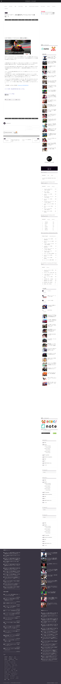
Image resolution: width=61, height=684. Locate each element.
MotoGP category (48, 483)
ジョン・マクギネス (13, 669)
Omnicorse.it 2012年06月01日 (23, 85)
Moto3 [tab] (53, 186)
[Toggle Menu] (1, 1)
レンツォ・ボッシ (12, 678)
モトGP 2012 (18, 99)
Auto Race (43, 6)
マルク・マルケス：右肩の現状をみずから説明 (12, 610)
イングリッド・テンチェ (14, 664)
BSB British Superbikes (48, 494)
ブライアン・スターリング (14, 674)
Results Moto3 (48, 452)
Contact (53, 6)
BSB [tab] (52, 175)
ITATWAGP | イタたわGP (30, 1)
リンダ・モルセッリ (6, 678)
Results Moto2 (48, 487)
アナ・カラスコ (13, 660)
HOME (45, 442)
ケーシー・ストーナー (12, 99)
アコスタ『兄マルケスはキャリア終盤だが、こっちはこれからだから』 (12, 619)
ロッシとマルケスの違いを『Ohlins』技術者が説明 (12, 623)
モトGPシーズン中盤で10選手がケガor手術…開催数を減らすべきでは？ (12, 599)
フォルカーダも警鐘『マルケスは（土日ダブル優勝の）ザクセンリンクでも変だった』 (12, 627)
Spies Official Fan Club (11, 659)
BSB (26, 6)
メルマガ (6, 8)
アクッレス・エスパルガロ (7, 660)
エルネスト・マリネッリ (14, 665)
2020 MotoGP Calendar (34, 6)
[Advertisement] (21, 29)
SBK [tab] (48, 175)
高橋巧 (8, 679)
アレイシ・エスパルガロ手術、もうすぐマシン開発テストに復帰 (12, 641)
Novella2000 (5, 659)
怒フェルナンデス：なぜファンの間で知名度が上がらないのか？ (12, 649)
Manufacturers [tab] (53, 236)
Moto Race (21, 6)
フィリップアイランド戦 (7, 674)
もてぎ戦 (16, 659)
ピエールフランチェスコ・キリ (14, 673)
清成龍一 (5, 679)
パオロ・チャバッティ (6, 673)
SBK (15, 6)
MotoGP (10, 6)
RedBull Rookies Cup (47, 500)
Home (6, 6)
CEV (44, 498)
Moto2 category (47, 448)
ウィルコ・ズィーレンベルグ (7, 665)
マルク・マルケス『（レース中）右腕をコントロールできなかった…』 (12, 632)
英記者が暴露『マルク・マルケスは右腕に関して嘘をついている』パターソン (12, 636)
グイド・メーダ (14, 668)
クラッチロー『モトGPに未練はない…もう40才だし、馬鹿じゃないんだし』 (12, 607)
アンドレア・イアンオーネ (7, 664)
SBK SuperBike (46, 492)
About (48, 6)
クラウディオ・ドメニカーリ (7, 668)
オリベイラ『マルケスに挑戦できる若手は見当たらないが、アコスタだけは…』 (12, 614)
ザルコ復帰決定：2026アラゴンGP (10, 555)
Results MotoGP (48, 447)
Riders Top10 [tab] (45, 236)
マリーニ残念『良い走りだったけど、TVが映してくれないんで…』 (12, 645)
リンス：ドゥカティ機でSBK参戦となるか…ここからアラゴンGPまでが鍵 (12, 595)
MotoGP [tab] (44, 175)
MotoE (45, 496)
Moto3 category (47, 451)
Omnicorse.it (7, 99)
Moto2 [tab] (48, 186)
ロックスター (17, 678)
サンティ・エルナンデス (7, 669)
